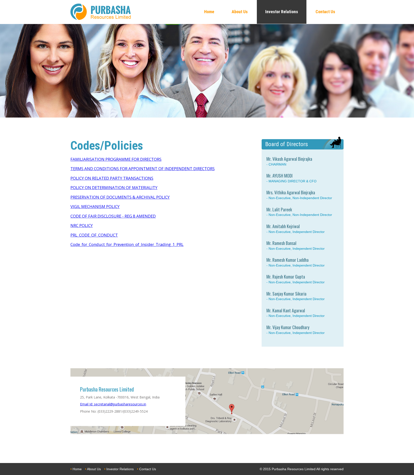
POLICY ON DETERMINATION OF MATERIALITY (113, 187)
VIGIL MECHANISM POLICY (95, 206)
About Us (94, 469)
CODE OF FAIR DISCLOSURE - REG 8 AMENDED (113, 216)
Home (77, 469)
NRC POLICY (81, 225)
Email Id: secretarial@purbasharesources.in (113, 404)
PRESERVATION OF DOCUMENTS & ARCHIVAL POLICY (120, 197)
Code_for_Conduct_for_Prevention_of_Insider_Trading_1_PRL (127, 244)
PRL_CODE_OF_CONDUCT (94, 235)
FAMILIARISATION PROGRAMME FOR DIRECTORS (115, 159)
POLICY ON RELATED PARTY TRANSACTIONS (111, 178)
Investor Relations (120, 469)
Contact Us (147, 469)
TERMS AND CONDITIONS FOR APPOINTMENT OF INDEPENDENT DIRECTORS (142, 168)
